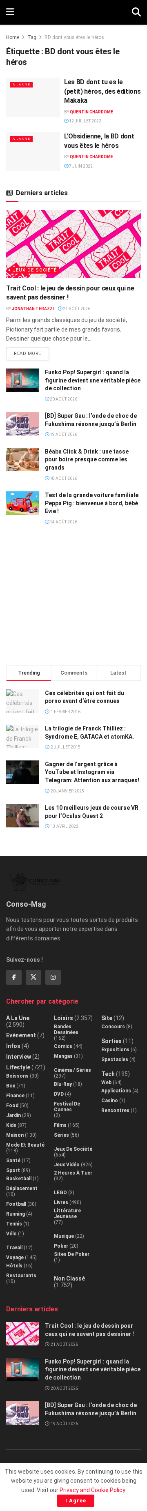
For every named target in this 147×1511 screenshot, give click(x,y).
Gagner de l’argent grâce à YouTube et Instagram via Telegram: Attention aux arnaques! (92, 772)
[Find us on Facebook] (14, 977)
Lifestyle (18, 1067)
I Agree (75, 1500)
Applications (116, 1091)
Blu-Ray (63, 1084)
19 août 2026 (63, 434)
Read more (31, 351)
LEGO (60, 1192)
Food (12, 1105)
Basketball (18, 1179)
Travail (14, 1248)
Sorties (111, 1041)
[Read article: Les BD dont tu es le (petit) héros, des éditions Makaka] (33, 97)
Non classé (69, 1278)
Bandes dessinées (66, 1029)
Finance (15, 1096)
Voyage (15, 1257)
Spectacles (114, 1059)
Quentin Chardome (91, 112)
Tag (31, 37)
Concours (113, 1027)
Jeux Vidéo (67, 1165)
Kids (11, 1125)
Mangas (63, 1056)
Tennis (14, 1224)
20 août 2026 (63, 399)
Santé (13, 1160)
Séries (61, 1135)
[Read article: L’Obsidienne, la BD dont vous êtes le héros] (33, 151)
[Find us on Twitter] (33, 977)
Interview (18, 1056)
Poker (61, 1246)
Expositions (115, 1050)
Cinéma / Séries (72, 1070)
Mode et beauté (25, 1145)
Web (106, 1082)
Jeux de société (35, 270)
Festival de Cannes (67, 1107)
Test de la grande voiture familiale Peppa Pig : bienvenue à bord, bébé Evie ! (91, 503)
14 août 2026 (63, 522)
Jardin (13, 1115)
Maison (15, 1135)
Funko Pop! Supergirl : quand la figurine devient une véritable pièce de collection (92, 380)
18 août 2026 (63, 478)
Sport (13, 1170)
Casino (109, 1100)
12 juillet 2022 (84, 121)
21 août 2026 (76, 308)
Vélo (11, 1234)
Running (15, 1214)
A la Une (21, 84)
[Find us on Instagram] (53, 977)
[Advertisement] (73, 598)
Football (16, 1204)
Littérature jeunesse (67, 1213)
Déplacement (22, 1188)
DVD (59, 1094)
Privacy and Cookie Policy (92, 1490)
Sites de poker (71, 1254)
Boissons (17, 1076)
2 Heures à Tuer (73, 1173)
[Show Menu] (10, 12)
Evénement (21, 1035)
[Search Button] (136, 12)
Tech (108, 1074)
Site (106, 1018)
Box (10, 1086)
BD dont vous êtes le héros (74, 37)
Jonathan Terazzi (33, 308)
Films (60, 1125)
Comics (63, 1046)
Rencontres (115, 1110)
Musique (64, 1236)
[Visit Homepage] (73, 12)
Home (12, 37)
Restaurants (21, 1275)
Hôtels (14, 1266)
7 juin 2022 (80, 166)
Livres (61, 1202)
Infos (13, 1046)
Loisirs (63, 1018)
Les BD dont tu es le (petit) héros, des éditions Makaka (102, 91)
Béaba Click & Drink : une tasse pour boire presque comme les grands (87, 459)
